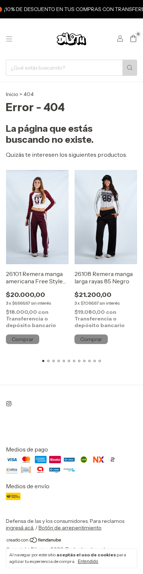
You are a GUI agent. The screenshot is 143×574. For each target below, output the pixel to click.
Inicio (12, 94)
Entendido (88, 561)
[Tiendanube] (34, 541)
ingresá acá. (20, 527)
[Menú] (9, 39)
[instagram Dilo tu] (9, 403)
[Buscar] (129, 68)
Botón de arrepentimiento (70, 527)
